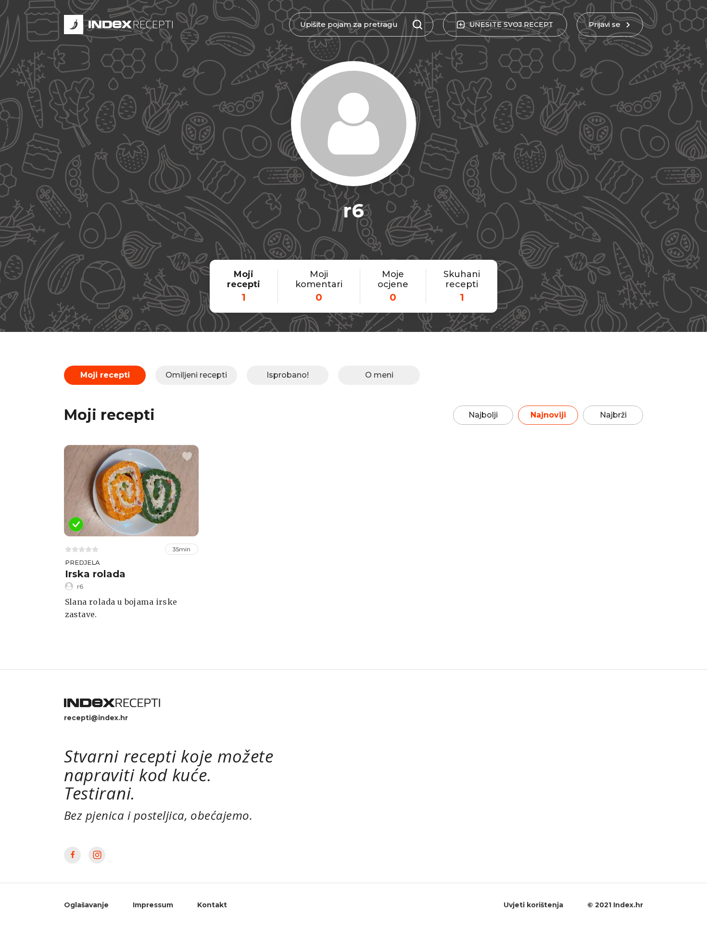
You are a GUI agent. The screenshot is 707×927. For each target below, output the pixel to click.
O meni (379, 375)
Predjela (82, 562)
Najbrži (613, 414)
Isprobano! (287, 375)
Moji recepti (105, 375)
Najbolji (483, 414)
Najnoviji (548, 414)
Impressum (153, 905)
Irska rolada (95, 574)
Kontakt (212, 905)
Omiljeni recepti (196, 375)
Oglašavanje (86, 905)
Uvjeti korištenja (533, 905)
